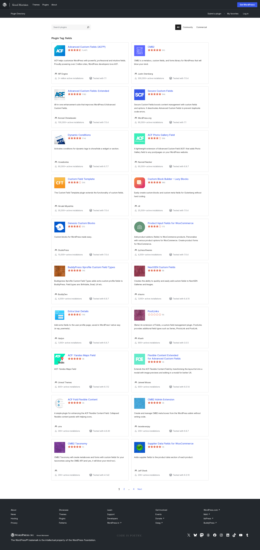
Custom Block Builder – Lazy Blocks (168, 179)
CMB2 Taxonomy (77, 443)
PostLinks (153, 311)
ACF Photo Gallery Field (161, 135)
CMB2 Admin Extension (161, 399)
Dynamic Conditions (79, 135)
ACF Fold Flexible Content (83, 399)
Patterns (63, 523)
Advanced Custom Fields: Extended (88, 90)
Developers (112, 518)
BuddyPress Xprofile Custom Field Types (91, 267)
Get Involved (161, 510)
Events (158, 514)
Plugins (62, 518)
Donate (159, 518)
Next (140, 489)
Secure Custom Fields (160, 90)
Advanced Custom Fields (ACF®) (87, 46)
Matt (207, 514)
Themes (62, 514)
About (13, 510)
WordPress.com (212, 510)
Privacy (14, 523)
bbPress (208, 518)
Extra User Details (78, 311)
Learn (109, 510)
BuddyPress (210, 523)
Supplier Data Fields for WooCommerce (171, 443)
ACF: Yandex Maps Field (81, 355)
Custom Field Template (81, 179)
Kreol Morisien (43, 535)
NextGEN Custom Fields (161, 267)
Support (111, 514)
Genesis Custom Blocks (81, 223)
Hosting (14, 518)
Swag (159, 523)
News (13, 514)
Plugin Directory (18, 13)
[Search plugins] (88, 27)
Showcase (63, 510)
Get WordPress (247, 5)
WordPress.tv (114, 523)
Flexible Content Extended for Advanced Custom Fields (164, 357)
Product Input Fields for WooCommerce (171, 223)
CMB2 (151, 46)
